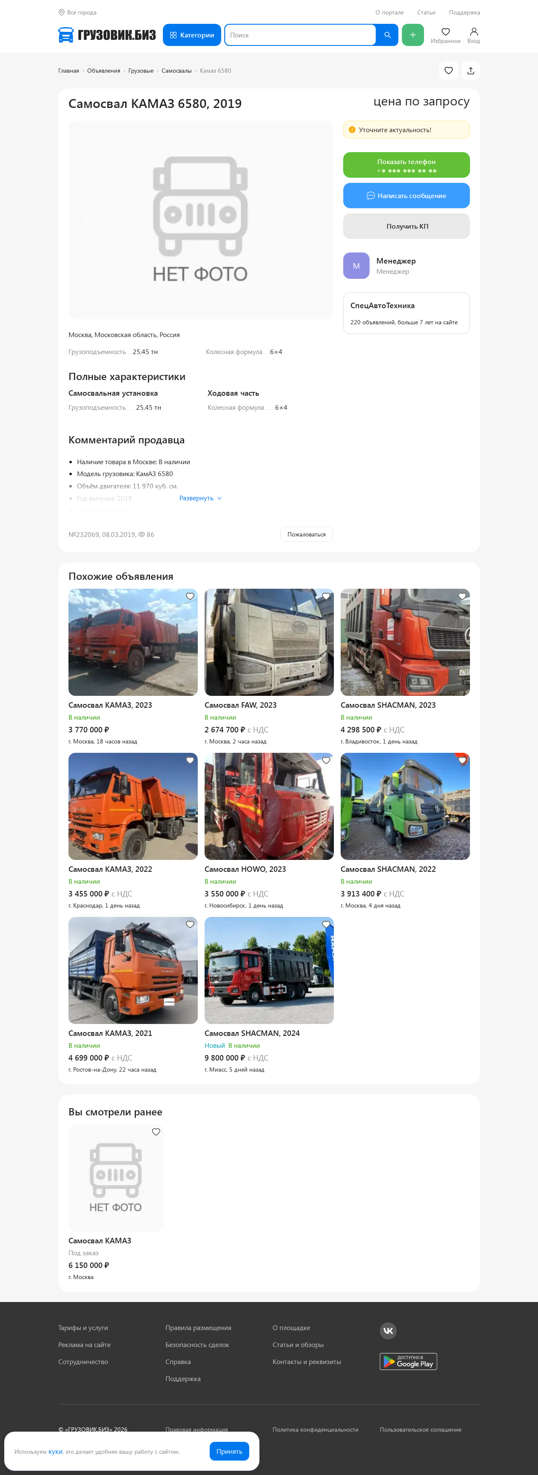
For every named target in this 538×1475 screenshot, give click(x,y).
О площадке (291, 1327)
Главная (68, 70)
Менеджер (396, 260)
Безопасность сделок (197, 1344)
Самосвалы (177, 70)
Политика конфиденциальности (316, 1429)
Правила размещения (198, 1327)
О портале (390, 12)
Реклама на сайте (84, 1344)
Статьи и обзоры (298, 1344)
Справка (178, 1361)
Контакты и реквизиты (307, 1361)
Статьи (426, 12)
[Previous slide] (82, 220)
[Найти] (387, 35)
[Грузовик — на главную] (107, 35)
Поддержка (464, 12)
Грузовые (141, 70)
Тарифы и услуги (83, 1327)
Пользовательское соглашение (420, 1429)
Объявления (103, 70)
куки (55, 1451)
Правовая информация (196, 1429)
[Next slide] (319, 220)
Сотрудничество (83, 1361)
